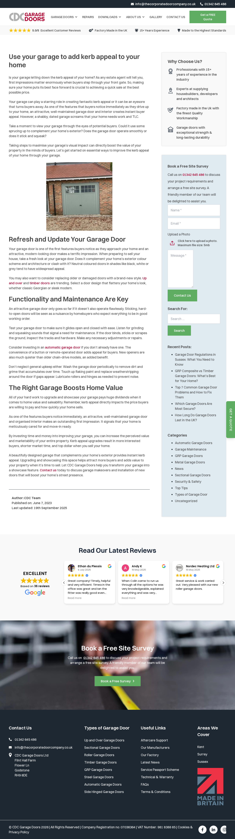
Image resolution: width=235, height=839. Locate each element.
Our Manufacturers (155, 747)
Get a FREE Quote (207, 17)
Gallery (155, 17)
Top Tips (181, 488)
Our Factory (150, 755)
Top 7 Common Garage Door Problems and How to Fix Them (196, 392)
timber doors (40, 283)
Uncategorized (186, 501)
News (179, 469)
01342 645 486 (215, 4)
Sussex (202, 761)
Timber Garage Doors (100, 762)
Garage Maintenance (190, 449)
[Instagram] (224, 830)
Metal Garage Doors (190, 462)
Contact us (48, 470)
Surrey (202, 754)
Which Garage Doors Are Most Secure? (193, 406)
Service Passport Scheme (160, 770)
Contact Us (176, 17)
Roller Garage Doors (99, 755)
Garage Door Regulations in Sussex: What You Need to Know (195, 359)
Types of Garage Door (191, 494)
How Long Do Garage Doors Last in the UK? (195, 417)
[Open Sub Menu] (76, 17)
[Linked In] (213, 830)
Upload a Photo (179, 234)
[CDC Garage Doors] (27, 17)
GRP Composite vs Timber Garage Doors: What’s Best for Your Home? (195, 376)
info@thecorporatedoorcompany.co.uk (165, 4)
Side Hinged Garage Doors (104, 792)
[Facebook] (202, 830)
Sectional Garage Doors (192, 475)
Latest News (150, 762)
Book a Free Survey (116, 681)
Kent (200, 747)
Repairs (88, 17)
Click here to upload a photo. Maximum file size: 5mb (198, 243)
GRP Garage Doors (189, 456)
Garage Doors (62, 17)
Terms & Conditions (155, 792)
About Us (133, 17)
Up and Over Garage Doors (104, 740)
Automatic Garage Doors (193, 443)
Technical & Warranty (157, 777)
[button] (223, 582)
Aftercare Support (154, 740)
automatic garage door (62, 347)
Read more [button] (75, 598)
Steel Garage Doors (98, 777)
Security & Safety (188, 481)
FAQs (145, 784)
